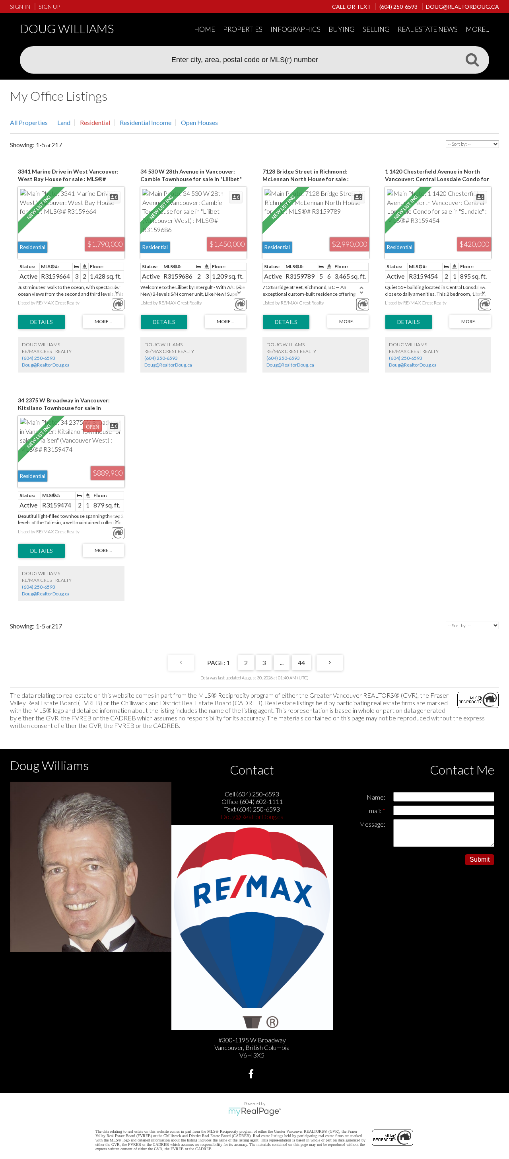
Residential (95, 122)
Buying (341, 29)
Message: (372, 824)
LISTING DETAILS (41, 322)
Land (63, 122)
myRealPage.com (255, 1111)
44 (301, 662)
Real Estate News (428, 29)
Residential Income (145, 122)
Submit (480, 859)
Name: (376, 797)
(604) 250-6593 (38, 358)
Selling (376, 29)
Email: (374, 810)
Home (204, 29)
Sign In (20, 6)
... (282, 662)
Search (472, 59)
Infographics (295, 29)
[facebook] (252, 1075)
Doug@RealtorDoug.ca (46, 365)
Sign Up (49, 6)
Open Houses (199, 122)
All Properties (29, 122)
